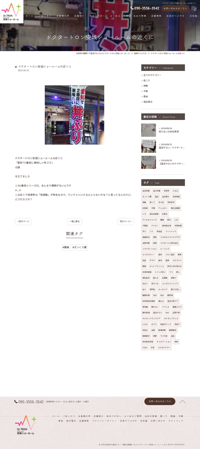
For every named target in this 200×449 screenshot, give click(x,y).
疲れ (169, 219)
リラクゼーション (149, 248)
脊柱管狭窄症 (147, 341)
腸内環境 (146, 312)
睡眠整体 (172, 330)
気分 (155, 295)
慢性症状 (146, 278)
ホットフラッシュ (157, 266)
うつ (171, 272)
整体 (160, 254)
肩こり (146, 80)
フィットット (171, 231)
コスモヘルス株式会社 (169, 243)
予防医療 (178, 225)
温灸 (173, 336)
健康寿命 (146, 237)
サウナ (152, 260)
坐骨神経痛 (146, 272)
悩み (162, 295)
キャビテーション (164, 341)
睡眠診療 (146, 295)
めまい (145, 283)
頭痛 (145, 86)
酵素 (179, 254)
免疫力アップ (165, 324)
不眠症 (145, 225)
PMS (167, 312)
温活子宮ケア (172, 301)
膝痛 (144, 266)
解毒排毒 (162, 330)
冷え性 (161, 202)
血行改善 (156, 190)
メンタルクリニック (170, 283)
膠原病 (170, 295)
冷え (144, 231)
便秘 (145, 96)
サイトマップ (176, 420)
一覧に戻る (74, 221)
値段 (176, 341)
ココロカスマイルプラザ (170, 237)
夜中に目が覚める (174, 266)
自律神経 (176, 196)
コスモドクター (164, 347)
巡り (144, 289)
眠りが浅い (175, 289)
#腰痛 (66, 247)
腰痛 (162, 219)
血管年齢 (146, 243)
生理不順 (176, 312)
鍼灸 (160, 260)
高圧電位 (147, 102)
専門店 (152, 289)
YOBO (144, 347)
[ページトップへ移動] (183, 401)
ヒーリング (164, 248)
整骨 (167, 260)
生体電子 (165, 196)
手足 (152, 347)
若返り (177, 324)
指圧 (144, 260)
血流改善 (146, 190)
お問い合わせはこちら (175, 8)
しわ (176, 219)
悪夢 (155, 336)
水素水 (164, 214)
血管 (153, 330)
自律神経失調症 (148, 301)
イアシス (165, 307)
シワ (144, 214)
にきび (145, 324)
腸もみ (161, 301)
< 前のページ (23, 221)
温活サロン (157, 312)
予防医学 (171, 202)
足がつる (155, 283)
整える (156, 278)
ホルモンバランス (171, 318)
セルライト (177, 260)
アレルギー (162, 208)
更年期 (145, 307)
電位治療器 (175, 208)
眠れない (155, 307)
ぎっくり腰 (146, 196)
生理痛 (164, 278)
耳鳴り (173, 278)
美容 (155, 243)
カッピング (162, 289)
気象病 (145, 208)
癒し (178, 272)
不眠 (145, 91)
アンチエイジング (149, 219)
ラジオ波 (163, 336)
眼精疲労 (146, 336)
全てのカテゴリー (152, 75)
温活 (156, 196)
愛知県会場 (166, 225)
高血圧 (159, 231)
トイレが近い (160, 272)
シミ (151, 231)
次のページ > (126, 221)
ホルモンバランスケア (151, 318)
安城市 (166, 190)
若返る (145, 330)
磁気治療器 (154, 214)
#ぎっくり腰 (79, 247)
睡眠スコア (177, 307)
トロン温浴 (169, 254)
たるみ (175, 190)
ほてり (154, 324)
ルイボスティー (148, 254)
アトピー (155, 225)
